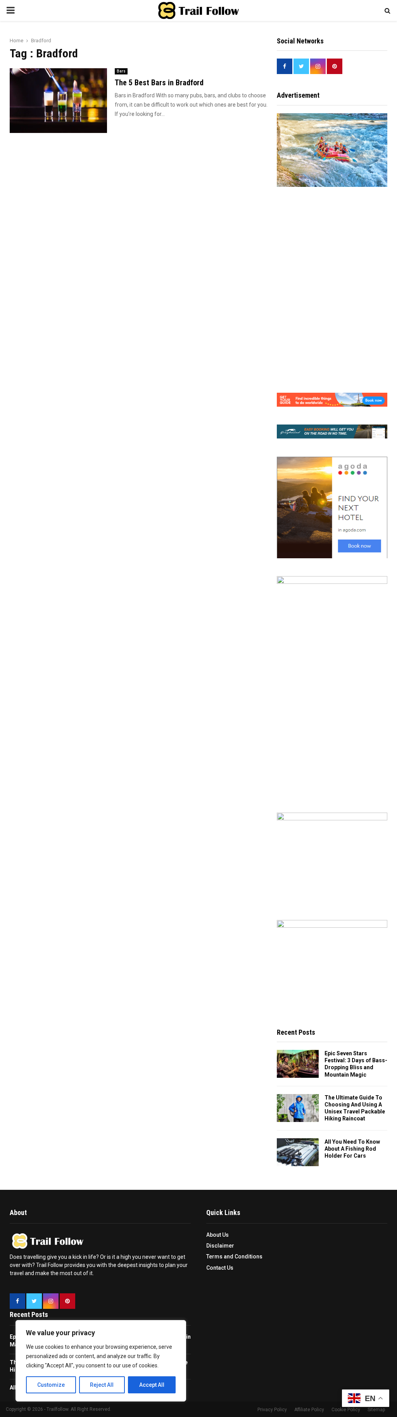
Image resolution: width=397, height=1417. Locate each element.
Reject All (102, 1385)
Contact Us (219, 1268)
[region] (101, 1360)
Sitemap (376, 1409)
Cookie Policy (345, 1409)
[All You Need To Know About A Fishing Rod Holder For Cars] (298, 1152)
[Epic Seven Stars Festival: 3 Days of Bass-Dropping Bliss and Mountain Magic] (298, 1064)
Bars (121, 71)
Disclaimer (220, 1246)
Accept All (151, 1385)
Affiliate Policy (309, 1409)
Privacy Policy (272, 1409)
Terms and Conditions (234, 1256)
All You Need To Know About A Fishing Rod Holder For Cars (352, 1149)
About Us (217, 1235)
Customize (51, 1385)
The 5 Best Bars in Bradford (159, 82)
